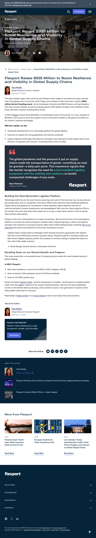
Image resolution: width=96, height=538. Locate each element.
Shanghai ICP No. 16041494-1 (32, 530)
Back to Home (13, 69)
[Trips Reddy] (9, 372)
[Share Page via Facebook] (66, 351)
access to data (26, 282)
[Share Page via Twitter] (57, 351)
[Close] (90, 4)
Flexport (15, 115)
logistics (20, 43)
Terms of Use (46, 530)
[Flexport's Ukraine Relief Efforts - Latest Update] (9, 395)
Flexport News (10, 43)
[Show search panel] (68, 11)
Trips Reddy (21, 369)
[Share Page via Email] (48, 351)
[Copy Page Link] (52, 351)
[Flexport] (10, 11)
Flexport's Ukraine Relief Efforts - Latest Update (36, 392)
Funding (27, 43)
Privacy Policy (46, 528)
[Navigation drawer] (90, 11)
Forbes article (22, 295)
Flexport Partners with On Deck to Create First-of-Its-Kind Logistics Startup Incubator (52, 380)
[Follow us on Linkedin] (34, 53)
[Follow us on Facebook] (39, 53)
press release (39, 295)
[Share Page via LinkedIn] (61, 351)
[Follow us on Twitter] (28, 53)
